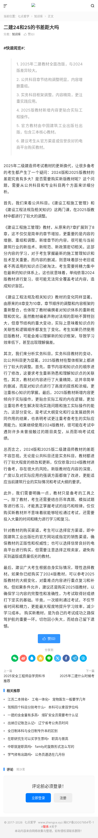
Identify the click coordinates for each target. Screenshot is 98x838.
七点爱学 (49, 6)
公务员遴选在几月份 (50, 754)
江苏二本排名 (18, 699)
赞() (29, 34)
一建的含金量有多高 (23, 715)
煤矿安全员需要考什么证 (60, 715)
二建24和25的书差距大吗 (31, 27)
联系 (46, 826)
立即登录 (38, 798)
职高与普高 (60, 739)
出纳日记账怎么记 (21, 723)
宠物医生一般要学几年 (69, 699)
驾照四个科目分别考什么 (26, 707)
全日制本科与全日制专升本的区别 (33, 731)
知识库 (38, 16)
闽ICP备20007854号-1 (79, 822)
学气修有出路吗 (19, 754)
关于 (54, 826)
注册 (63, 798)
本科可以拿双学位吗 (63, 707)
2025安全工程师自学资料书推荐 (24, 678)
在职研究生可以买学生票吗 (28, 739)
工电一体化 (40, 699)
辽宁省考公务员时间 (53, 723)
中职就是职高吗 (19, 746)
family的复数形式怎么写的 (54, 746)
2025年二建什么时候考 (77, 676)
